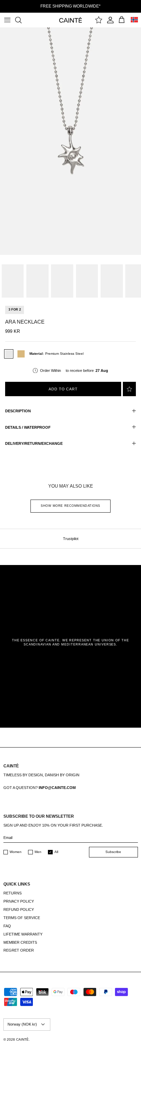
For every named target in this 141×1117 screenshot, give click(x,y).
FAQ (7, 926)
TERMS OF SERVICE (21, 918)
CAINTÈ (22, 1039)
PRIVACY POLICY (18, 901)
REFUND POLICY (18, 909)
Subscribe (113, 852)
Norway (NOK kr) (22, 1024)
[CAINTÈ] (70, 20)
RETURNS (12, 893)
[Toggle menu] (7, 20)
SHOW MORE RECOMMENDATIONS (70, 505)
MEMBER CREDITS (20, 942)
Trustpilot (70, 539)
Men (38, 852)
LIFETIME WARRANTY (22, 934)
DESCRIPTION (18, 411)
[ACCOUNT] (110, 20)
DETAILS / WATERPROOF (28, 427)
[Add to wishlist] (129, 389)
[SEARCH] (21, 20)
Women (16, 852)
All (56, 852)
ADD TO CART (63, 389)
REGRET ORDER (18, 950)
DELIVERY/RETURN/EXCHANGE (34, 443)
